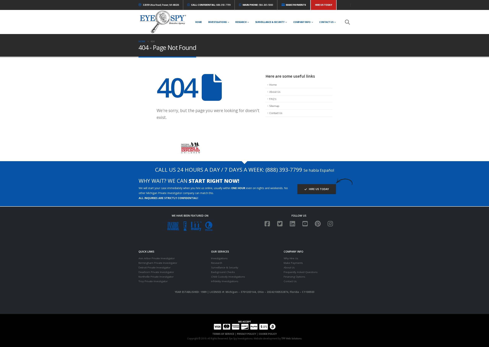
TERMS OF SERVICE (223, 334)
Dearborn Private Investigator (156, 272)
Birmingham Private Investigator (157, 263)
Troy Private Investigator (153, 281)
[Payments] (244, 324)
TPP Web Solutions (291, 338)
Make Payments (293, 263)
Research (240, 22)
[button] (348, 22)
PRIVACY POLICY (246, 334)
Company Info (302, 22)
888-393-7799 (211, 5)
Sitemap (274, 106)
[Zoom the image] (190, 144)
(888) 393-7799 (284, 169)
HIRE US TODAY (318, 189)
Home (198, 22)
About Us (274, 91)
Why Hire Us (291, 258)
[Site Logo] (162, 22)
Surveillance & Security (270, 22)
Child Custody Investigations (228, 276)
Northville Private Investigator (156, 276)
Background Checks (223, 272)
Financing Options (294, 276)
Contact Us (326, 22)
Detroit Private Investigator (154, 267)
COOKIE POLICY (268, 334)
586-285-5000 (258, 5)
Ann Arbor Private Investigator (156, 258)
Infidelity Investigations (224, 281)
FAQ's (272, 99)
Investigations (217, 22)
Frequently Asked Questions (301, 272)
